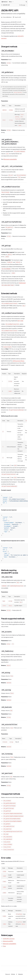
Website (20, 974)
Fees (4, 946)
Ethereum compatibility (10, 159)
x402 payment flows (18, 361)
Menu (10, 1)
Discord (7, 974)
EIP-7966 (20, 320)
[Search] (26, 2)
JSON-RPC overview (8, 938)
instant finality (7, 347)
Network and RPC (8, 941)
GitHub (13, 974)
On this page (22, 5)
